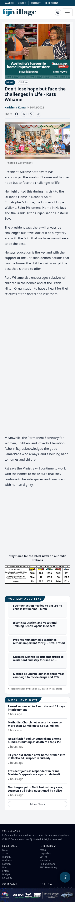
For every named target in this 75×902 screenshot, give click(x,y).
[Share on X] (24, 114)
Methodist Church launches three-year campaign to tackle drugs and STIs (38, 675)
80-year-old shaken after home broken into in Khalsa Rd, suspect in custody (36, 756)
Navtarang (45, 860)
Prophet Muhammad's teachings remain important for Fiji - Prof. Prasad (39, 641)
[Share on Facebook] (16, 114)
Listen (5, 870)
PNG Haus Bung (48, 867)
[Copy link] (38, 114)
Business (7, 860)
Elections (7, 877)
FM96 (43, 850)
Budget (6, 874)
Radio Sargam (47, 863)
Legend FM (46, 853)
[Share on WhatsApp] (31, 114)
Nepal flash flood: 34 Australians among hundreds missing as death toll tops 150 (34, 740)
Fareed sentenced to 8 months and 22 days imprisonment (36, 707)
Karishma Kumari (16, 107)
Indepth (6, 856)
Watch (5, 867)
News (5, 850)
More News (37, 804)
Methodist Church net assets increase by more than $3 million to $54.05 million (35, 724)
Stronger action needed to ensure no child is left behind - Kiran (37, 607)
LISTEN (22, 3)
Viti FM (43, 856)
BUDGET (36, 3)
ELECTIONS (51, 3)
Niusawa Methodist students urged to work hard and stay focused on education (38, 660)
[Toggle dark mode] (58, 12)
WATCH (9, 3)
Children (23, 82)
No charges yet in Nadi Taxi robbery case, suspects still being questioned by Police (35, 788)
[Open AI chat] (65, 877)
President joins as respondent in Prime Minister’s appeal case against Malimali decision (34, 774)
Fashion (6, 863)
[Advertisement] (37, 524)
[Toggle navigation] (67, 12)
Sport (5, 853)
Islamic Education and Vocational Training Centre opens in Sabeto (35, 624)
